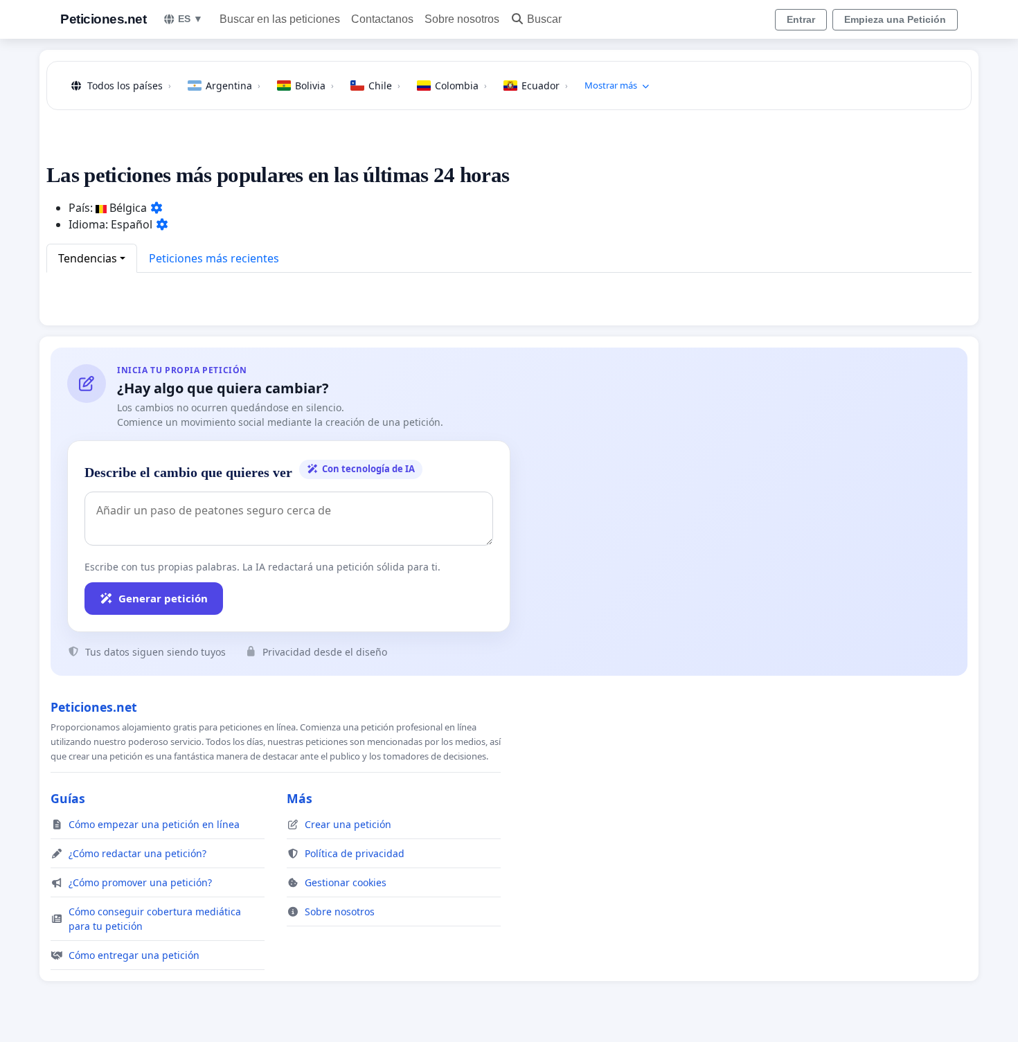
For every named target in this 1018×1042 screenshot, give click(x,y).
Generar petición (163, 598)
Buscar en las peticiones (280, 19)
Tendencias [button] (87, 258)
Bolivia (314, 85)
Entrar (801, 19)
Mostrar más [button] (610, 85)
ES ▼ (190, 18)
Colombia (461, 85)
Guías (68, 798)
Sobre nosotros (462, 19)
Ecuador (544, 85)
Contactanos (382, 19)
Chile (384, 85)
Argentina (233, 85)
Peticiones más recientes (214, 258)
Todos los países (129, 85)
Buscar (544, 19)
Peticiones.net (103, 19)
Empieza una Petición (895, 19)
